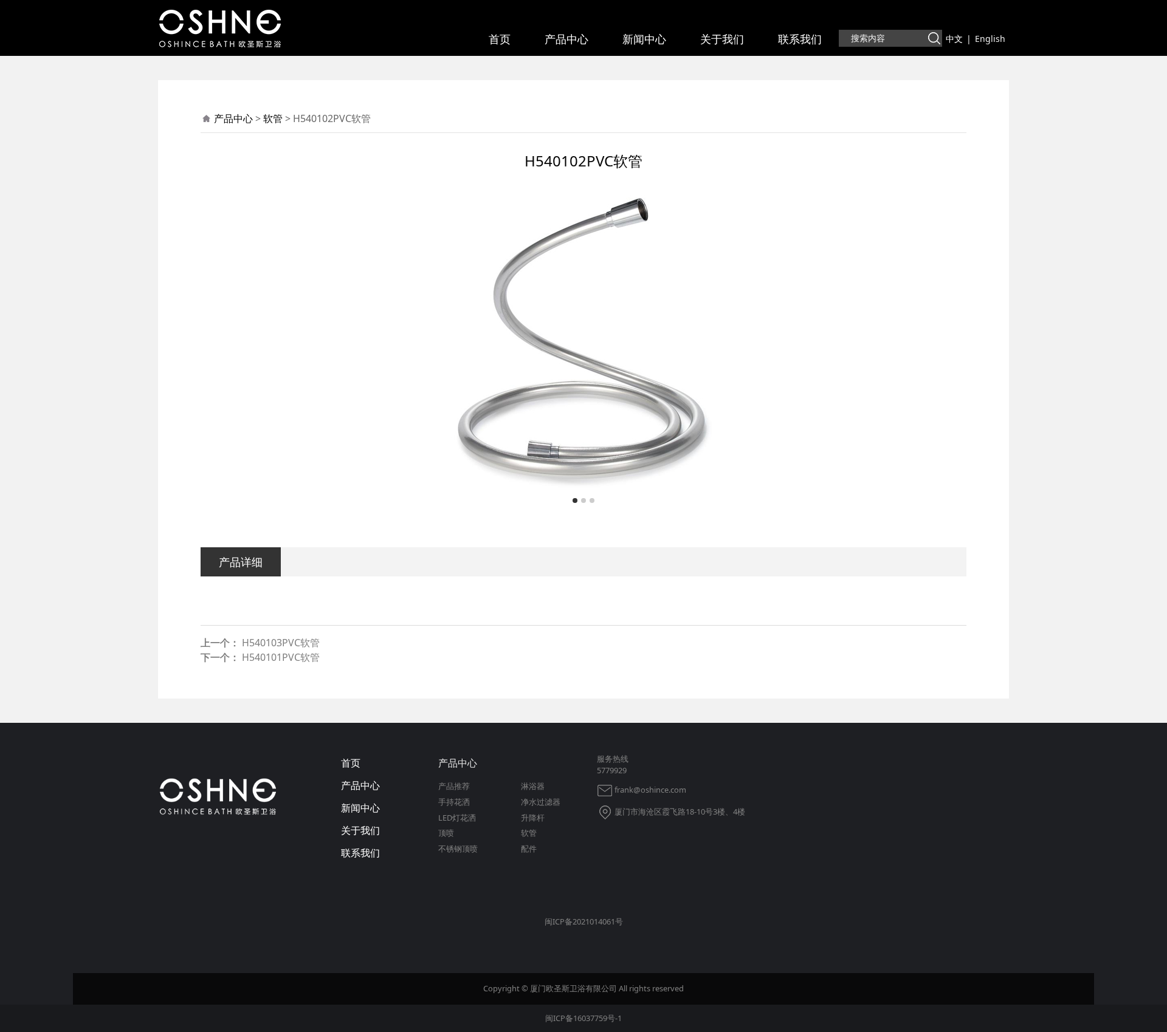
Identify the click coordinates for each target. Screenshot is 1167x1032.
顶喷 (446, 832)
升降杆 (533, 817)
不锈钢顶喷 (458, 848)
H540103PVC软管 (281, 642)
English (990, 38)
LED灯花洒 (457, 817)
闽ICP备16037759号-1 (583, 1018)
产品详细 (241, 561)
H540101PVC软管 (281, 657)
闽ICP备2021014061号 (584, 921)
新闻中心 (644, 39)
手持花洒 (454, 801)
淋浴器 (533, 786)
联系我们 (800, 39)
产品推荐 (454, 786)
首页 (500, 39)
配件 (529, 848)
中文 (954, 38)
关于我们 (722, 39)
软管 (273, 118)
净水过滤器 (540, 801)
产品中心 (566, 39)
